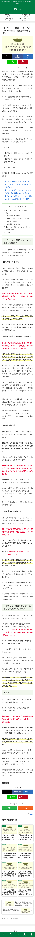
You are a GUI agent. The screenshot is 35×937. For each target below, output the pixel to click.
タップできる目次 (15, 206)
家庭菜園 (6, 783)
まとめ (8, 232)
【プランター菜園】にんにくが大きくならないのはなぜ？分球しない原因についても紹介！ (18, 184)
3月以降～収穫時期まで (14, 224)
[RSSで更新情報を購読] (25, 808)
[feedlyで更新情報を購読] (9, 808)
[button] (31, 510)
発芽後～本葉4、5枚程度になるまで (18, 218)
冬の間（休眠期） (12, 221)
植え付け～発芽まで (13, 216)
